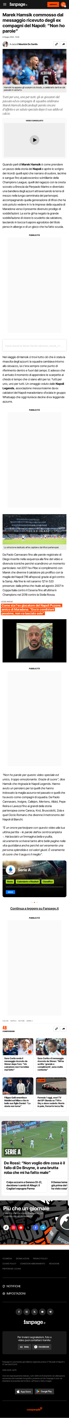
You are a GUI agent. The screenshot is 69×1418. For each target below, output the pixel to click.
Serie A (24, 870)
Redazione (54, 1263)
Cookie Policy (9, 1263)
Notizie (21, 1021)
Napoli (13, 1021)
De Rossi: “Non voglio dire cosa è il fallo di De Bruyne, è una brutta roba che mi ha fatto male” (34, 1168)
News (10, 881)
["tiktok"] (6, 1227)
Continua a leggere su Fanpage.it (34, 908)
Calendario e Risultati (28, 881)
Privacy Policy (40, 1258)
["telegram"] (43, 1227)
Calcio (6, 1021)
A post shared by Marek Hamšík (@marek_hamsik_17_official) (37, 346)
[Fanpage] (34, 1322)
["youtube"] (21, 1227)
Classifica (48, 881)
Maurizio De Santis (28, 44)
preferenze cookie (11, 1268)
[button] (63, 44)
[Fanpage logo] (18, 5)
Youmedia (7, 1258)
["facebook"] (36, 1227)
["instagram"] (13, 1227)
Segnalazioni (22, 1258)
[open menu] (3, 4)
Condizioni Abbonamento (32, 1263)
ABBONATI (53, 4)
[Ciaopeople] (34, 1409)
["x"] (28, 1227)
